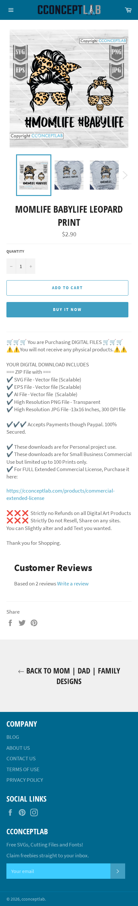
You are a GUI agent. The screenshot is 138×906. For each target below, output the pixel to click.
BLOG (12, 736)
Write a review (73, 583)
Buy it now (67, 309)
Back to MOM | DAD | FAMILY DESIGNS (72, 675)
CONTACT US (21, 758)
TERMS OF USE (22, 769)
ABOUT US (18, 747)
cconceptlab (33, 899)
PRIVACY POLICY (24, 779)
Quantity (15, 251)
